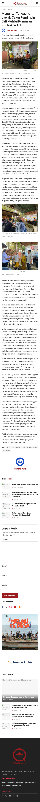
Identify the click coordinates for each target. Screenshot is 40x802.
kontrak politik (32, 447)
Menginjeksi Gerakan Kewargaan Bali (25, 484)
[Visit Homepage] (20, 3)
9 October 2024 (17, 508)
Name (4, 566)
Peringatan (10, 782)
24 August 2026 (17, 719)
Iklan (3, 782)
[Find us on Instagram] (10, 607)
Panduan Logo (16, 785)
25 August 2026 (8, 699)
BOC (9, 774)
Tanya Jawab (6, 785)
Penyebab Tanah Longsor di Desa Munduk (19, 697)
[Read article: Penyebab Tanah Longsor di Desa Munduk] (20, 692)
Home (3, 9)
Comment (6, 539)
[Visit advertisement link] (20, 632)
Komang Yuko (12, 30)
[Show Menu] (3, 3)
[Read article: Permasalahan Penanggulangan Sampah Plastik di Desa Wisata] (6, 717)
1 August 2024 (24, 30)
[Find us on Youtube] (15, 607)
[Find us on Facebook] (2, 607)
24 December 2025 (18, 487)
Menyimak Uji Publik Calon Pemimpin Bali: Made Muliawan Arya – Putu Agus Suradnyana (25, 494)
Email (4, 576)
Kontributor (19, 782)
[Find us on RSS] (19, 607)
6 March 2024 (16, 517)
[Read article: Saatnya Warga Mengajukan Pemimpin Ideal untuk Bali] (6, 515)
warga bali (6, 450)
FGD (23, 447)
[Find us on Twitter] (6, 607)
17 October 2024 (17, 499)
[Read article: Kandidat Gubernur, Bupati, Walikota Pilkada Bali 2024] (6, 506)
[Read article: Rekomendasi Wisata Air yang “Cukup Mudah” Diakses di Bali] (6, 707)
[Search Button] (37, 3)
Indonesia (14, 774)
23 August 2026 (17, 728)
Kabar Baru (10, 9)
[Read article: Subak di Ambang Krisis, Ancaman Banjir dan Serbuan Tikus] (6, 726)
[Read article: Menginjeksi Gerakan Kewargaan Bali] (6, 486)
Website (4, 585)
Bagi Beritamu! (30, 782)
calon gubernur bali (13, 447)
